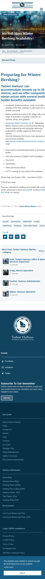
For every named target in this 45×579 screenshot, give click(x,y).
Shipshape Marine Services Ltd (19, 123)
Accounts (6, 445)
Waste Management (11, 452)
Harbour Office (7, 225)
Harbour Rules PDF (11, 500)
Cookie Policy (8, 540)
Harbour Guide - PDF (11, 493)
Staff (4, 437)
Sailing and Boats (15, 221)
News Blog (7, 478)
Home (3, 51)
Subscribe (6, 398)
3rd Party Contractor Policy (14, 553)
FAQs (5, 426)
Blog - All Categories (12, 51)
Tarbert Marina (27, 221)
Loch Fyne (5, 221)
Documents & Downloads (13, 460)
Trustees (6, 441)
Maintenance (17, 225)
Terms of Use (8, 544)
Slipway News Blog (11, 481)
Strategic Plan (8, 448)
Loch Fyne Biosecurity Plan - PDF (16, 517)
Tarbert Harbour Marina (10, 14)
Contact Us (7, 430)
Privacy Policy (8, 536)
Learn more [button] (8, 567)
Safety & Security (10, 456)
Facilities (36, 221)
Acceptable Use (9, 548)
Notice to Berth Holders (30, 225)
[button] (41, 9)
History (5, 433)
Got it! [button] (22, 573)
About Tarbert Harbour (12, 422)
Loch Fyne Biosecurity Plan (14, 513)
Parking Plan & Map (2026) (14, 489)
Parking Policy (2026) (11, 485)
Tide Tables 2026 (10, 496)
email (28, 190)
